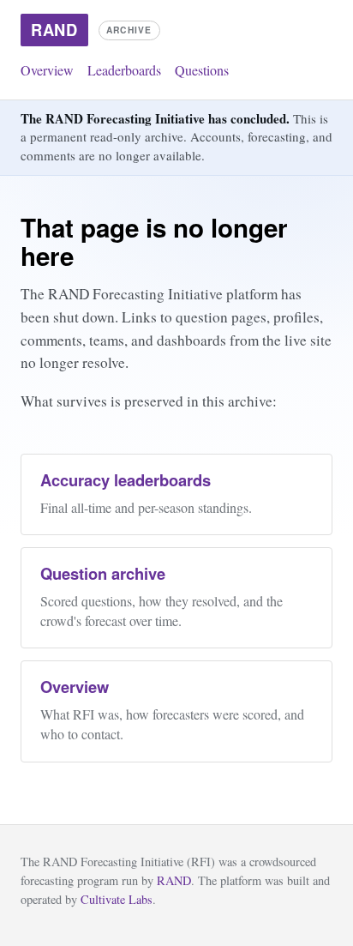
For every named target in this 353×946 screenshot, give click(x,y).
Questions (202, 70)
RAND (174, 880)
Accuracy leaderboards (125, 479)
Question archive (102, 573)
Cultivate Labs (117, 899)
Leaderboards (124, 70)
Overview (47, 70)
